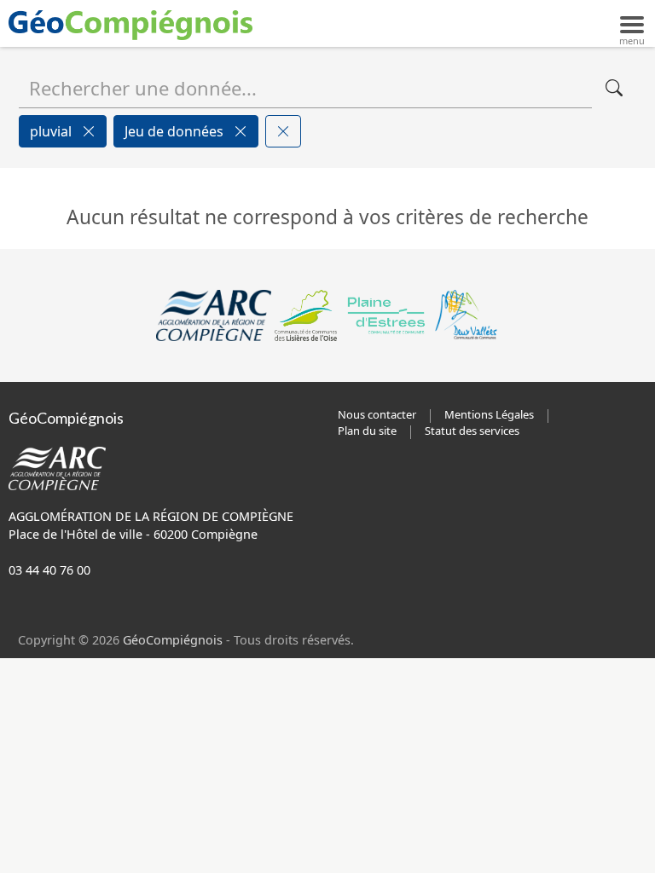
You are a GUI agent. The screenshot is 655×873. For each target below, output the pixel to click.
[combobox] (305, 87)
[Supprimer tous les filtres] (283, 131)
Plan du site (367, 430)
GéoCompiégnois (173, 640)
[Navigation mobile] (632, 23)
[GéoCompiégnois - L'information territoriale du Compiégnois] (135, 23)
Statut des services (472, 430)
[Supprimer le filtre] (89, 131)
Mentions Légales (489, 414)
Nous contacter (377, 414)
